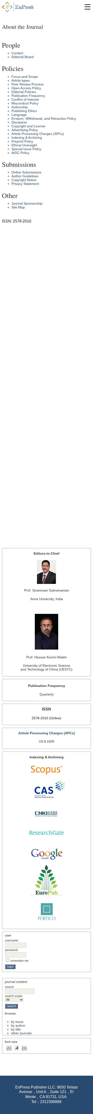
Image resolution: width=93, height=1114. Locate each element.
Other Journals (21, 1033)
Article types (20, 80)
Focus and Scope (24, 77)
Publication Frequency (28, 96)
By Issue (17, 1022)
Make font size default (16, 1047)
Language (19, 115)
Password (11, 950)
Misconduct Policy (24, 103)
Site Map (18, 207)
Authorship (19, 107)
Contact (17, 53)
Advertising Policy (24, 130)
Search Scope (13, 996)
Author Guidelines (24, 176)
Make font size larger (24, 1047)
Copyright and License (28, 126)
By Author (18, 1025)
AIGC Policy (20, 153)
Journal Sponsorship (26, 203)
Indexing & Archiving (26, 137)
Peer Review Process (27, 84)
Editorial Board (22, 57)
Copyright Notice (23, 180)
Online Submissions (26, 172)
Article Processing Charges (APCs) (37, 134)
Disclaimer (19, 122)
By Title (16, 1029)
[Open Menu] (87, 6)
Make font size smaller (9, 1047)
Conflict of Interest (25, 99)
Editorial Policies (23, 92)
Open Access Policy (26, 88)
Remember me (19, 960)
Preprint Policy (22, 141)
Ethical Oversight (24, 145)
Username (11, 940)
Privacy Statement (25, 184)
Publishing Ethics (24, 111)
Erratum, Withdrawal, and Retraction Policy (43, 118)
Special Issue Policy (26, 149)
